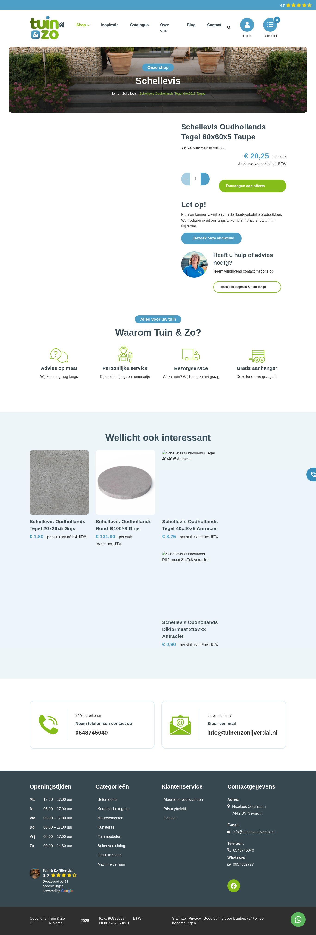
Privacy (195, 918)
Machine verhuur (111, 864)
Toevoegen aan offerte (245, 186)
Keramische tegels (113, 809)
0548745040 (91, 732)
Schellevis (129, 93)
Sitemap (179, 918)
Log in (247, 35)
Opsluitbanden (110, 855)
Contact (170, 818)
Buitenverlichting (111, 846)
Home (115, 93)
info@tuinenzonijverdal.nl (242, 732)
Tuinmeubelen (109, 837)
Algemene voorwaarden (183, 799)
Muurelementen (110, 818)
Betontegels (107, 799)
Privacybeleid (175, 809)
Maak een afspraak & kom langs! (244, 287)
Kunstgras (106, 827)
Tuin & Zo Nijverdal (57, 920)
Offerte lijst (270, 35)
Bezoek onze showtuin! (213, 238)
